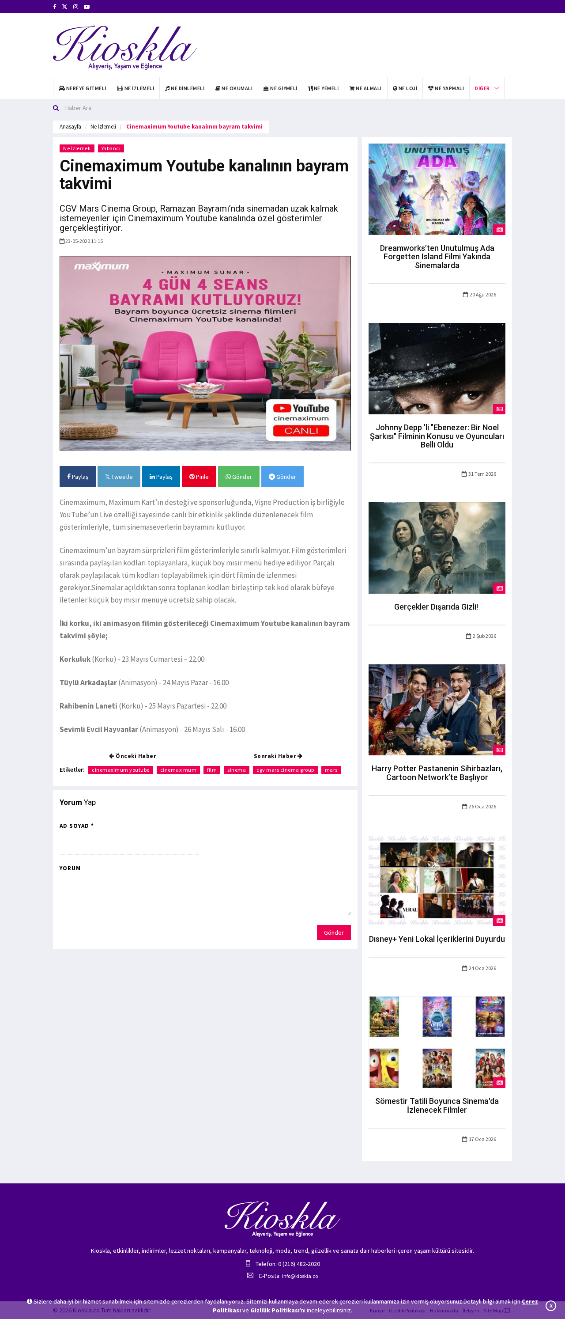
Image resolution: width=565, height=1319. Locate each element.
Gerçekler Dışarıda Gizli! (437, 606)
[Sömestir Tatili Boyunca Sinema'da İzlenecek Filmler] (437, 1042)
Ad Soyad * (77, 826)
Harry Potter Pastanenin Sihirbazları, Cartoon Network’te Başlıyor (437, 773)
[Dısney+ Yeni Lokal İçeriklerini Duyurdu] (437, 880)
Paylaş (79, 477)
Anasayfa (70, 126)
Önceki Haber (135, 756)
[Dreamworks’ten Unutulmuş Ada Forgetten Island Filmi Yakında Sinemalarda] (437, 189)
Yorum (70, 868)
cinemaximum (178, 769)
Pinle (202, 477)
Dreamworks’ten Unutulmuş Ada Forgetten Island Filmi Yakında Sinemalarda (437, 256)
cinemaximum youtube (121, 769)
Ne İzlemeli (103, 126)
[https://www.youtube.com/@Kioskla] (87, 7)
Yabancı (111, 148)
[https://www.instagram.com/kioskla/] (75, 7)
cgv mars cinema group (285, 769)
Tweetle (121, 477)
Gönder (241, 477)
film (212, 769)
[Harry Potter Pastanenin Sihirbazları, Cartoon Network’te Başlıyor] (437, 709)
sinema (236, 769)
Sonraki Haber (276, 756)
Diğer (482, 88)
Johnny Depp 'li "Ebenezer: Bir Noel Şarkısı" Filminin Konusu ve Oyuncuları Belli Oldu (437, 436)
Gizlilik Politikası (275, 1310)
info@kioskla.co (300, 1276)
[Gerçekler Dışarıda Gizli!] (437, 547)
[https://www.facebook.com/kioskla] (54, 7)
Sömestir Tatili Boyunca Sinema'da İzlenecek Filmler (437, 1105)
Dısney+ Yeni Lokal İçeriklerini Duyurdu (437, 939)
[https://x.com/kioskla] (65, 7)
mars (331, 769)
